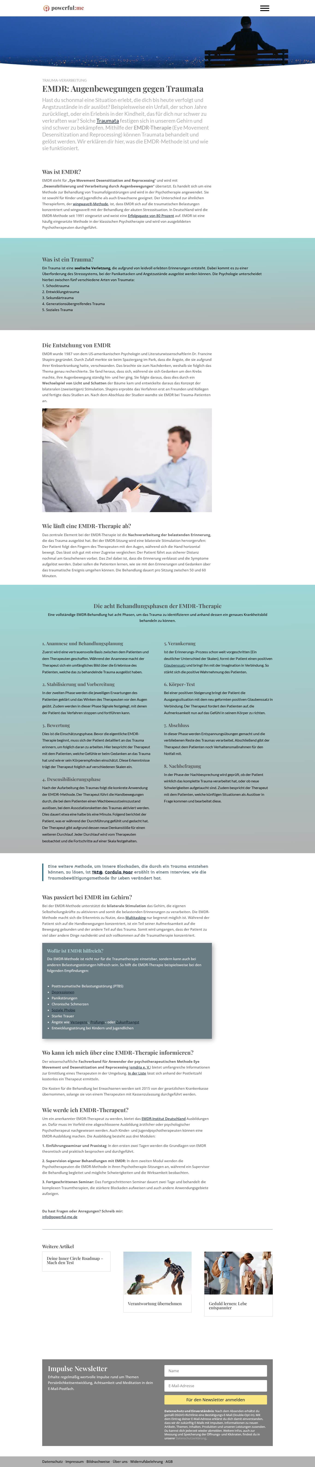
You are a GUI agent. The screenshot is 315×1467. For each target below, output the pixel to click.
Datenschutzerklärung (191, 1438)
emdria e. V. (140, 1067)
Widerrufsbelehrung (146, 1461)
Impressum (74, 1461)
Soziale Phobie (63, 1010)
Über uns (120, 1461)
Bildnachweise (98, 1461)
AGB (169, 1461)
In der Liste (137, 1073)
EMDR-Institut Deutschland (164, 1118)
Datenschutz (52, 1461)
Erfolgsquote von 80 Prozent (151, 215)
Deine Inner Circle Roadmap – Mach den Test (75, 1260)
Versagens (79, 1022)
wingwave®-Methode (90, 204)
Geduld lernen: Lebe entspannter (228, 1305)
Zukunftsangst (127, 1022)
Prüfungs (97, 1022)
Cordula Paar (119, 872)
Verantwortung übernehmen (155, 1303)
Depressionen (63, 992)
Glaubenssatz (175, 665)
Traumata (107, 120)
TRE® (97, 872)
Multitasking (135, 917)
